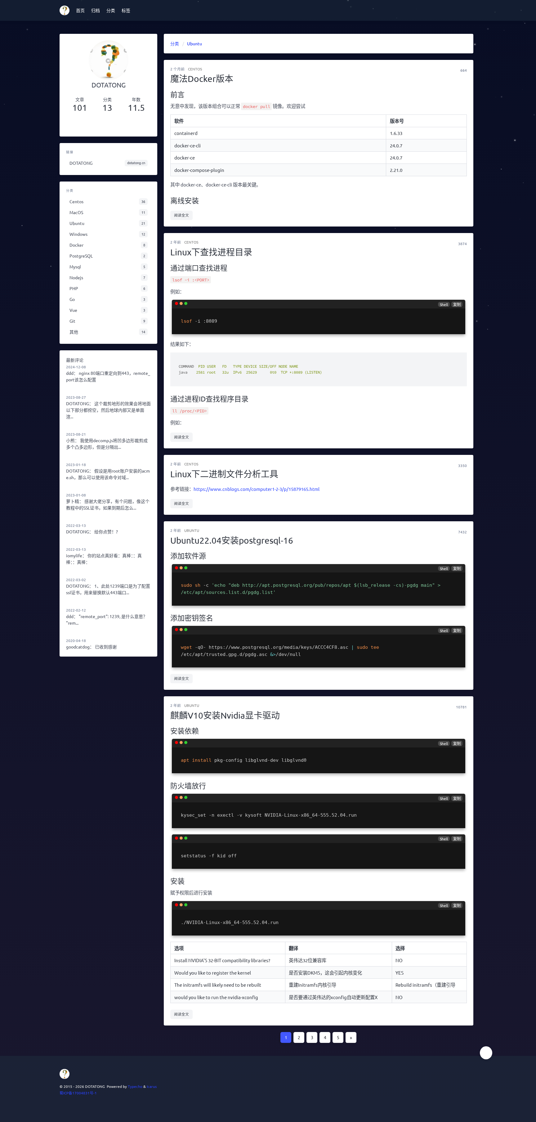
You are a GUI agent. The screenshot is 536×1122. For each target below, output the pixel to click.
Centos (195, 68)
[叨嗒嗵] (86, 124)
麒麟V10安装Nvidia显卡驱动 (225, 715)
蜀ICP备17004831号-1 (78, 1092)
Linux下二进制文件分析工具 (224, 474)
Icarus (152, 1086)
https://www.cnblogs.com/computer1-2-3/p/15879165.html (256, 489)
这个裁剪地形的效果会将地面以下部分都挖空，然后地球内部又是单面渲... (108, 410)
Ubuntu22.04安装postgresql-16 (231, 540)
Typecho (135, 1086)
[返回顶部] (486, 1052)
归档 (95, 10)
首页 (80, 10)
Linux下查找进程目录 (211, 252)
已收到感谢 (106, 646)
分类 (110, 10)
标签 (126, 10)
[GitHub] (130, 124)
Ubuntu (191, 530)
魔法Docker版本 (201, 79)
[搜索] (475, 10)
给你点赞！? (106, 531)
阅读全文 (181, 215)
